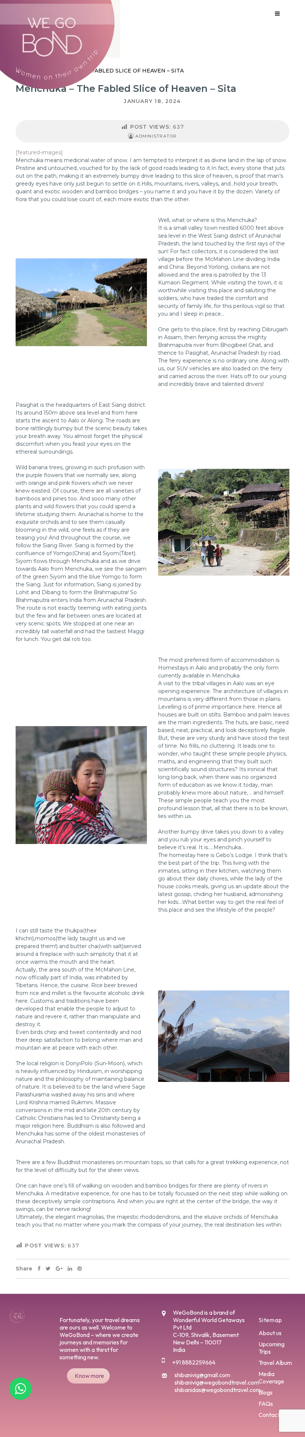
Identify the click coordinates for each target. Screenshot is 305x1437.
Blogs (266, 1392)
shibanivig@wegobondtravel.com (216, 1382)
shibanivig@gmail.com (202, 1375)
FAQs (266, 1403)
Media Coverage (271, 1377)
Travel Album (275, 1362)
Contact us (272, 1414)
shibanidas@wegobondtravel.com (217, 1389)
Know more (89, 1375)
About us (270, 1333)
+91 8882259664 (193, 1362)
